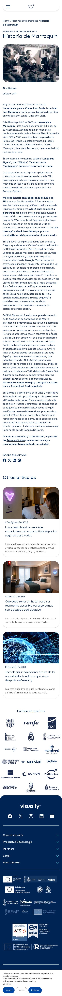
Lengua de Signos (12, 253)
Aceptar (9, 990)
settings (32, 981)
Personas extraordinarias (25, 21)
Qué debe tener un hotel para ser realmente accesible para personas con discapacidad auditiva (29, 605)
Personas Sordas (16, 440)
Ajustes (21, 990)
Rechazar (35, 990)
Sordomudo (10, 166)
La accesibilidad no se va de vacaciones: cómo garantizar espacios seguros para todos (31, 531)
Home (6, 21)
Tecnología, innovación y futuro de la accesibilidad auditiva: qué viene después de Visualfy (30, 676)
